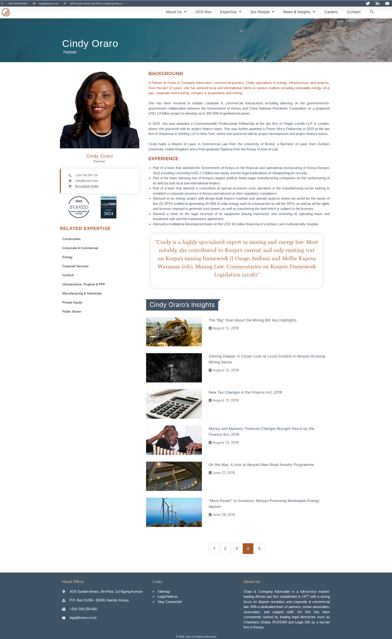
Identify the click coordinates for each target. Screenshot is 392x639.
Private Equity (72, 302)
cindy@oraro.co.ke (86, 180)
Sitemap (164, 591)
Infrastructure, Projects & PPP (83, 284)
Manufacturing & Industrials (82, 293)
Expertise (228, 12)
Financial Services (75, 266)
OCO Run (203, 12)
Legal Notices (168, 596)
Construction (71, 239)
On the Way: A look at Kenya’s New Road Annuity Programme (261, 464)
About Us (174, 12)
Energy (67, 257)
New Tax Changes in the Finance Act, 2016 (245, 392)
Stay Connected (169, 602)
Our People (260, 12)
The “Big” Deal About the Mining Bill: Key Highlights (252, 320)
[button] (372, 12)
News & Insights (297, 12)
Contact (354, 12)
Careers (331, 12)
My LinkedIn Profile (87, 186)
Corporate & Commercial (80, 248)
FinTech (68, 275)
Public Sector (71, 311)
